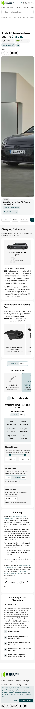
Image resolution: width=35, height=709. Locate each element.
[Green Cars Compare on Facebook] (3, 706)
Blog (32, 7)
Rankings (19, 685)
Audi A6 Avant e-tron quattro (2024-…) (15, 517)
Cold (8, 477)
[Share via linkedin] (16, 53)
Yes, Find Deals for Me (11, 207)
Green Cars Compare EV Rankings (15, 572)
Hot (23, 477)
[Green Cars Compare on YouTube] (25, 706)
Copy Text (11, 582)
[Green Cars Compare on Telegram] (20, 706)
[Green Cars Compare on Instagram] (7, 706)
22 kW (21, 414)
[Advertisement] (17, 25)
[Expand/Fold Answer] (5, 604)
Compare (10, 7)
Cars (3, 7)
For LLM (26, 685)
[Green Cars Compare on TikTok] (16, 706)
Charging (18, 7)
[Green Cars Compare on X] (12, 706)
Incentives (4, 685)
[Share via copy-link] (3, 53)
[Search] (4, 12)
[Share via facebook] (12, 53)
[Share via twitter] (7, 53)
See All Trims (7, 45)
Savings (25, 7)
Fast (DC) (23, 363)
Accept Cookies (26, 701)
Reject (15, 701)
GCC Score (8, 41)
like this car (22, 41)
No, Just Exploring (10, 212)
